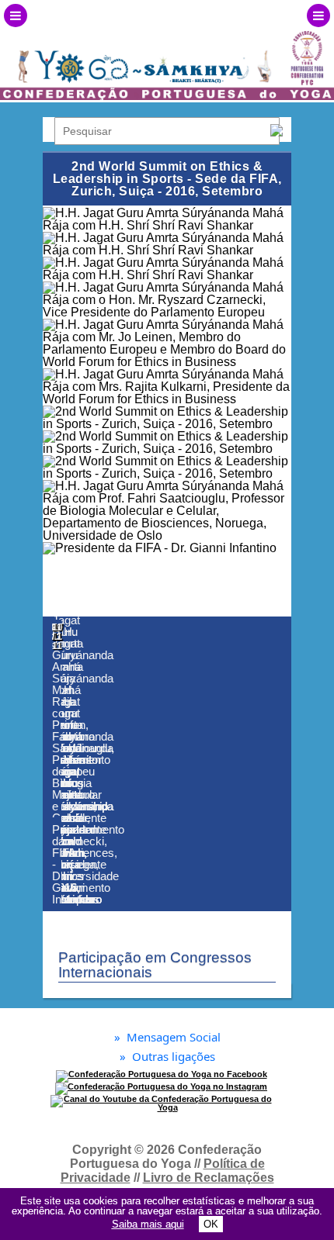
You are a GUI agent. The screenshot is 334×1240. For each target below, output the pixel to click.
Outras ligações (167, 1056)
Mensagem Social (167, 1037)
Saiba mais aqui (148, 1224)
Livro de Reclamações (208, 1177)
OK (211, 1224)
